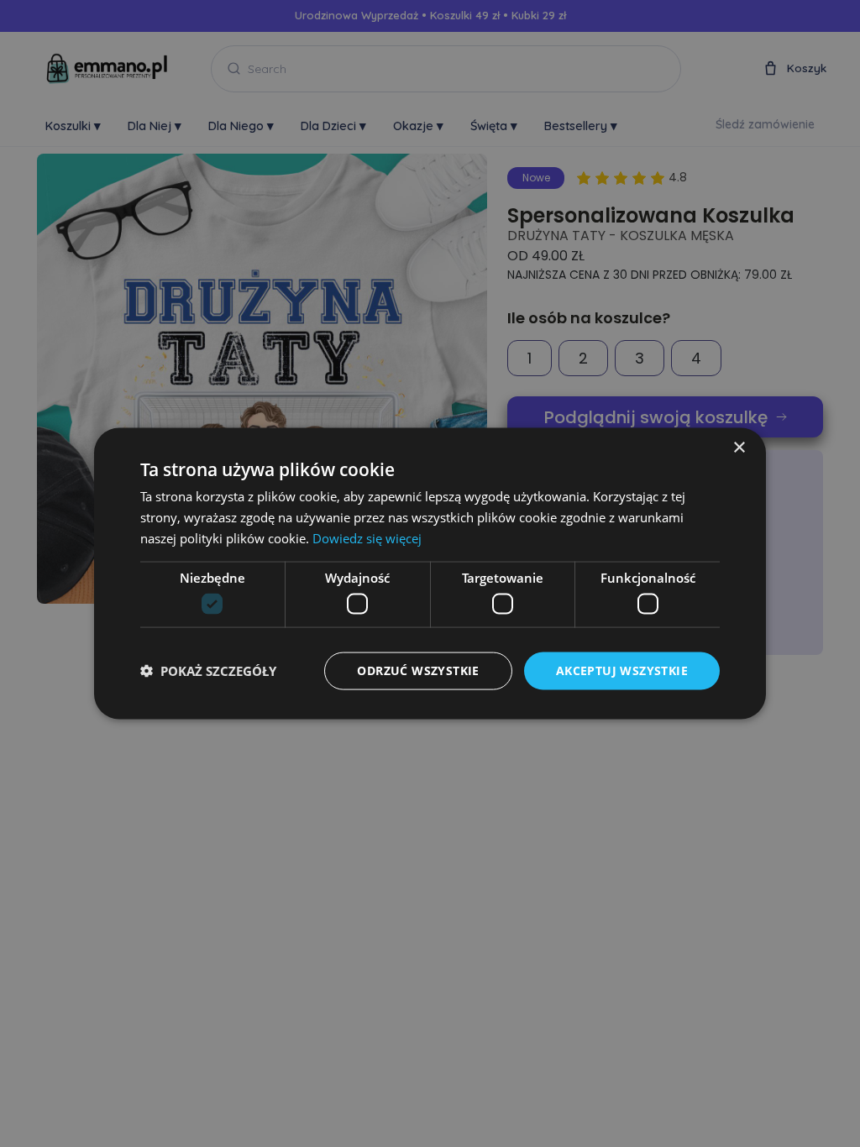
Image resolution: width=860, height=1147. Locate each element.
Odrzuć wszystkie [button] (418, 670)
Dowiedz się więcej (367, 537)
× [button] (738, 448)
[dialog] (430, 573)
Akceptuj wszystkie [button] (622, 670)
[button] (208, 670)
